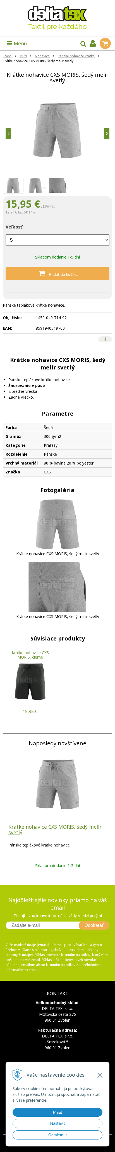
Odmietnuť (57, 1135)
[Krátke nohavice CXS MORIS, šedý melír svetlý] (57, 130)
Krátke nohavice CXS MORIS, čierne (30, 655)
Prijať (57, 1112)
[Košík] (105, 43)
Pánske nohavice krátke (76, 56)
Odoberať (94, 925)
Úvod (7, 56)
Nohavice (42, 56)
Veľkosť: (14, 227)
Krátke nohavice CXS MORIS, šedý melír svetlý (55, 829)
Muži (23, 56)
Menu (19, 43)
